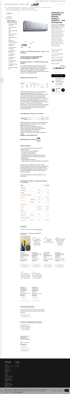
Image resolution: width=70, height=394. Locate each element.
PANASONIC (60, 54)
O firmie (37, 1)
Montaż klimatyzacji (44, 1)
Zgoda (66, 390)
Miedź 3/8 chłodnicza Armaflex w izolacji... (35, 289)
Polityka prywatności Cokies (9, 365)
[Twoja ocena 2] (53, 52)
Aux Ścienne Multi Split (13, 38)
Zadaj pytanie (25, 315)
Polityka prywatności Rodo (9, 376)
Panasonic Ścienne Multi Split (13, 41)
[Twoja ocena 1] (52, 52)
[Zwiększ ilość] (52, 72)
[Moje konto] (63, 4)
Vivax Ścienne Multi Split (12, 54)
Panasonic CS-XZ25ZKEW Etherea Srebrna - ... (25, 338)
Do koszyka (25, 265)
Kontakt (60, 1)
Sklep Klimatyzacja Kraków (11, 4)
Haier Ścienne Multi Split (12, 44)
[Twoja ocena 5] (56, 52)
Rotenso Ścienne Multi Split (13, 34)
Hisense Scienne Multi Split (12, 61)
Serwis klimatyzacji (53, 1)
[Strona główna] (35, 4)
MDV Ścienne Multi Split (13, 68)
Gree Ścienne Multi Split (13, 31)
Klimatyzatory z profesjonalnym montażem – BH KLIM (8, 379)
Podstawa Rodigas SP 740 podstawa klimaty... (36, 255)
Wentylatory (22, 4)
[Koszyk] (61, 4)
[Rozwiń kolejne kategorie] (27, 4)
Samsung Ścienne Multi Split (13, 24)
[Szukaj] (58, 4)
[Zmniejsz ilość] (57, 72)
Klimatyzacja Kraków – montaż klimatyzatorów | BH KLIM (9, 385)
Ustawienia (54, 390)
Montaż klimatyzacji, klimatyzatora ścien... (24, 255)
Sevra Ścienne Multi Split (12, 51)
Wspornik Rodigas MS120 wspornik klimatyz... (59, 255)
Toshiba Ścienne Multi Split (12, 48)
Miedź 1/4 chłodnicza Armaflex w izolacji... (23, 289)
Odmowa (61, 390)
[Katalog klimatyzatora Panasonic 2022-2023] (39, 139)
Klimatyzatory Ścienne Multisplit (12, 21)
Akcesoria (23, 233)
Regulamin (7, 367)
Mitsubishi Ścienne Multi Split (13, 64)
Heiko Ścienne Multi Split (12, 58)
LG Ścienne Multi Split (12, 28)
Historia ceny (54, 63)
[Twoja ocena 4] (55, 52)
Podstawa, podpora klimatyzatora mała (47, 255)
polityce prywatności (18, 392)
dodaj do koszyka (58, 75)
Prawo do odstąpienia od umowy (8, 370)
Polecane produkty (35, 233)
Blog (64, 1)
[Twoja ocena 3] (54, 52)
